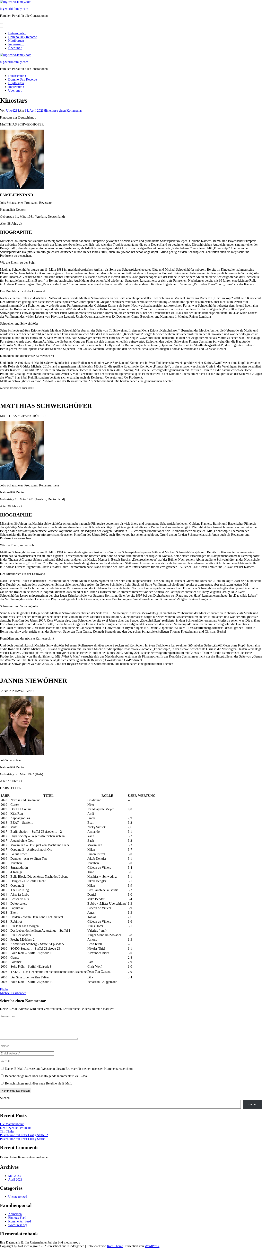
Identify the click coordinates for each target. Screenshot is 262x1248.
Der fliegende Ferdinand (16, 1127)
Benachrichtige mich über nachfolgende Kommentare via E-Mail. (47, 1076)
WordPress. (152, 1246)
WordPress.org (17, 1225)
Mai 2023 (14, 1175)
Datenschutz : (17, 33)
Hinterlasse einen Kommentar (63, 110)
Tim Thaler (7, 1131)
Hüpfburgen (16, 40)
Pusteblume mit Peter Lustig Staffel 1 (24, 1138)
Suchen (5, 1098)
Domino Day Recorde (22, 37)
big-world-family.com (14, 8)
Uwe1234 (12, 110)
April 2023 (15, 1179)
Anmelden (15, 1214)
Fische (4, 989)
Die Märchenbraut (12, 1124)
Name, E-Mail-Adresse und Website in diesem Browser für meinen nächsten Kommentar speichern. (69, 1068)
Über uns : (15, 48)
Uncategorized (17, 1196)
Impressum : (16, 44)
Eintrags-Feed (17, 1217)
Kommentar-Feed (19, 1221)
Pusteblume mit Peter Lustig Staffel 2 (24, 1135)
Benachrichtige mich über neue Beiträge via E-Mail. (38, 1083)
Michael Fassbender (13, 993)
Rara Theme (115, 1246)
